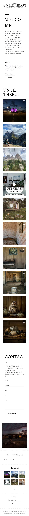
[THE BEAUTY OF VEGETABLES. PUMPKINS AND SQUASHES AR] (14, 331)
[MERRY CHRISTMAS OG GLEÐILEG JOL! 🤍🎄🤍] (14, 110)
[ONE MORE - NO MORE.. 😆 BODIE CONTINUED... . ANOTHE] (14, 233)
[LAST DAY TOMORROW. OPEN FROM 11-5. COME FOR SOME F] (14, 184)
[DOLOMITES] (14, 159)
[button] (4, 459)
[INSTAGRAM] (14, 489)
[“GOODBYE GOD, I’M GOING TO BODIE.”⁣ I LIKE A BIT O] (14, 282)
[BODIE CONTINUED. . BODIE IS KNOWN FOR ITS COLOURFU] (14, 258)
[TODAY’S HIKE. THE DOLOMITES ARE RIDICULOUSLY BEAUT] (14, 135)
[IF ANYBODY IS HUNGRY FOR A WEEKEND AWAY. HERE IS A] (14, 209)
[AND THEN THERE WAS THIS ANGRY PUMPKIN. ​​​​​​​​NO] (14, 307)
